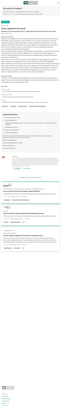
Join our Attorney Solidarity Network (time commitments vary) (23, 235)
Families (6, 222)
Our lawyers (5, 401)
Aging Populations (15, 222)
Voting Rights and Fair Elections (20, 200)
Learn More (26, 168)
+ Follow (17, 168)
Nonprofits (5, 106)
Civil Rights (13, 106)
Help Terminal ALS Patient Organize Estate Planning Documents (23, 213)
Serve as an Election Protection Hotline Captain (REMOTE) (21, 191)
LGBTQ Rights (7, 248)
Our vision (5, 396)
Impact (4, 403)
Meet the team (6, 398)
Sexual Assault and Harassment (37, 106)
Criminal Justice (22, 106)
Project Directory (11, 14)
